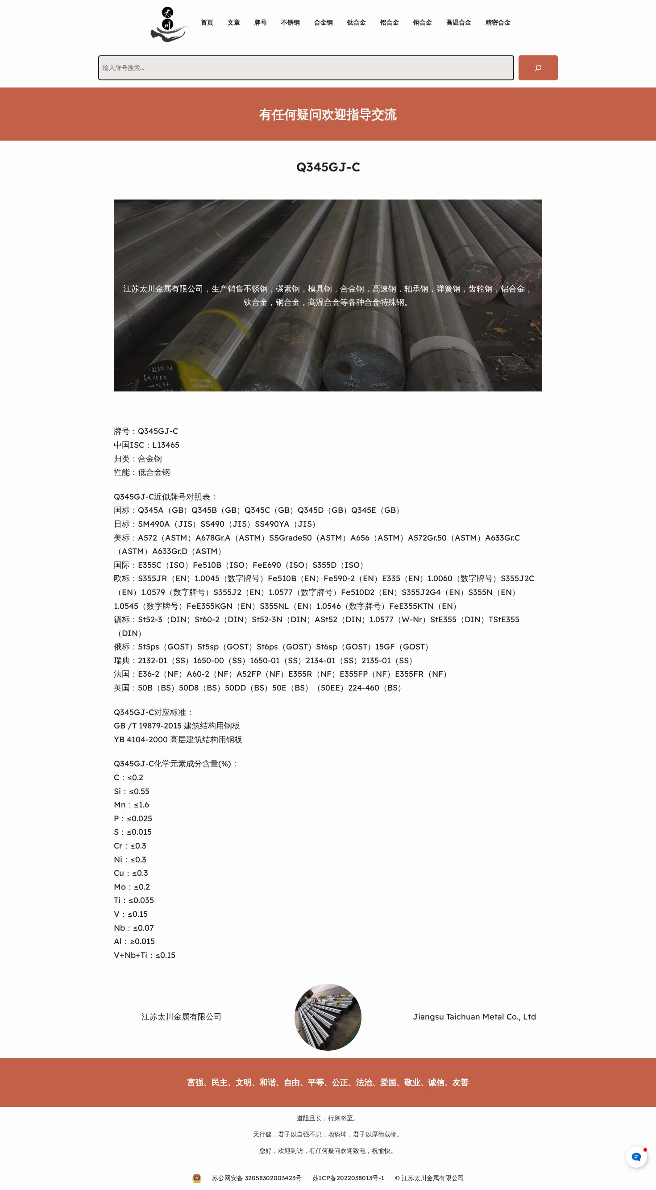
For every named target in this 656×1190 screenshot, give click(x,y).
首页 (207, 22)
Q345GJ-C (158, 431)
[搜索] (538, 67)
